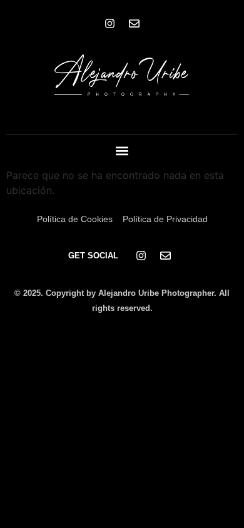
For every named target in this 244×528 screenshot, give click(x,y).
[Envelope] (134, 23)
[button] (122, 151)
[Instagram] (110, 23)
